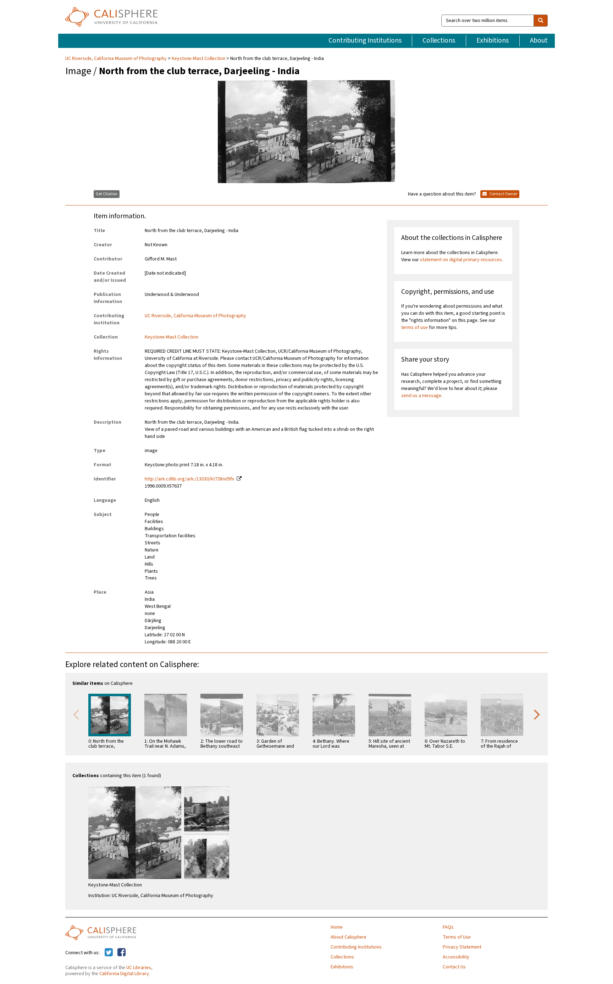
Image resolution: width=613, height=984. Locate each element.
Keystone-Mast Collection (198, 58)
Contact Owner (503, 194)
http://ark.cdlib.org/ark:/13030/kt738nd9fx (189, 479)
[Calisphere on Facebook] (121, 953)
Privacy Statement (462, 947)
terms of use (414, 327)
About (539, 40)
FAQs (448, 927)
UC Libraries (138, 967)
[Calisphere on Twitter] (109, 953)
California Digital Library (124, 973)
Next (537, 714)
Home (337, 927)
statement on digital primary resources (461, 259)
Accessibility (456, 957)
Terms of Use (457, 937)
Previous (75, 714)
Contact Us (454, 966)
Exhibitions (492, 40)
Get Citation (106, 194)
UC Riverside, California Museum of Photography (116, 58)
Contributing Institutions (365, 40)
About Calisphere (348, 937)
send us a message (421, 395)
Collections (439, 40)
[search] (541, 21)
